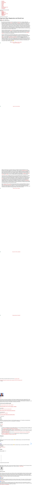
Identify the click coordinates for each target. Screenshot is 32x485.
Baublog (3, 3)
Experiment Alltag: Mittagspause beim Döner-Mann (7, 414)
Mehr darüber (21, 466)
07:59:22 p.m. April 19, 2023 (5, 431)
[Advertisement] (16, 387)
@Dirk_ (4, 433)
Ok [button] (19, 466)
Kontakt (3, 6)
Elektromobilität (4, 2)
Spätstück (19, 22)
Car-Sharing (24, 173)
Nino (0, 397)
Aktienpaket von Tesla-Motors (7, 184)
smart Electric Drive (24, 170)
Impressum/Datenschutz (5, 13)
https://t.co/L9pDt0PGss (6, 428)
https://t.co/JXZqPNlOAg (5, 434)
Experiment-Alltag (16, 378)
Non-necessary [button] (2, 480)
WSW (11, 30)
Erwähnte (7, 174)
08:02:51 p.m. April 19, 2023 (16, 429)
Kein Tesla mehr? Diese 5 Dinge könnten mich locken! (7, 410)
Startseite (3, 11)
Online (2, 4)
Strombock (3, 1)
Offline (3, 5)
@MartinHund (7, 433)
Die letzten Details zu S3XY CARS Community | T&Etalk (8, 406)
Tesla (2, 178)
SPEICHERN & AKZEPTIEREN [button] (4, 484)
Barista (11, 22)
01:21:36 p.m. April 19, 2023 (5, 432)
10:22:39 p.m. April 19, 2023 (14, 428)
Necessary (2, 477)
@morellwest (4, 430)
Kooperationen (4, 7)
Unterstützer (3, 8)
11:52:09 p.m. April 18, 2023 (12, 434)
